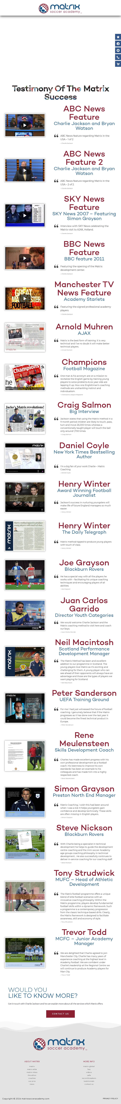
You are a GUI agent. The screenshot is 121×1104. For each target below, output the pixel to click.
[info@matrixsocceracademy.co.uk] (118, 50)
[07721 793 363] (118, 57)
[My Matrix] (118, 37)
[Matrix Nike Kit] (118, 64)
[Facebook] (118, 43)
